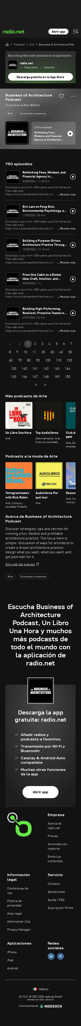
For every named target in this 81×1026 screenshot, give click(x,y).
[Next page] (36, 384)
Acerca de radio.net (54, 826)
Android (12, 968)
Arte (10, 113)
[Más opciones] (73, 96)
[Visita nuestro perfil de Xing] (60, 956)
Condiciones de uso (17, 891)
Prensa (53, 836)
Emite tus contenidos (55, 859)
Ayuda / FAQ (56, 900)
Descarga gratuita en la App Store (40, 77)
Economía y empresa (33, 113)
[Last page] (45, 384)
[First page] (10, 344)
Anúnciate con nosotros (57, 846)
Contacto (54, 883)
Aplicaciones (56, 891)
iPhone (12, 952)
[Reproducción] (70, 133)
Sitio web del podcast (20, 564)
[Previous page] (19, 344)
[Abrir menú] (75, 31)
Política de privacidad (14, 903)
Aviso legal (14, 913)
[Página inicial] (7, 44)
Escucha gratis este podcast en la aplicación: (40, 55)
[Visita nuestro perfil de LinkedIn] (51, 956)
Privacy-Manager (19, 929)
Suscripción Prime (60, 908)
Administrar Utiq (18, 921)
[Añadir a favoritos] (61, 96)
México (43, 989)
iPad (10, 960)
